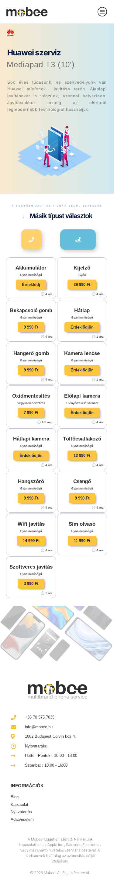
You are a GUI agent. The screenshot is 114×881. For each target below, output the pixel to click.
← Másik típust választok (57, 216)
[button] (31, 285)
